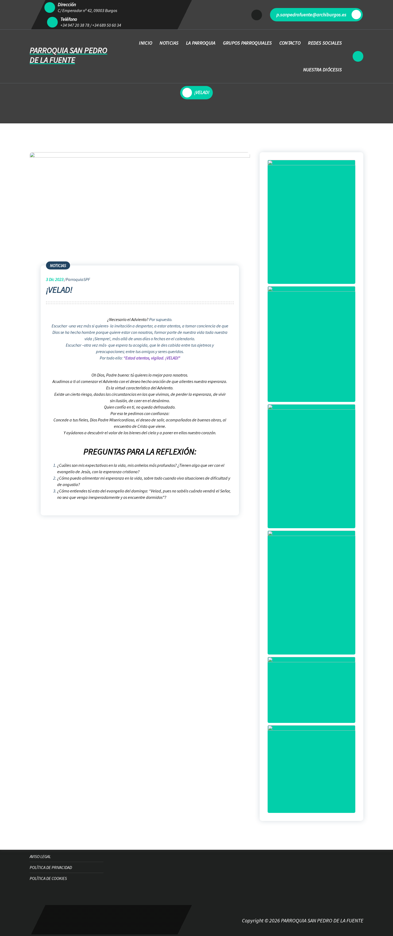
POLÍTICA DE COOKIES (48, 878)
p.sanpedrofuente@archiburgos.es (311, 14)
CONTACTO (289, 43)
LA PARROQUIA (200, 43)
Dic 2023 (55, 279)
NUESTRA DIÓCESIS (322, 69)
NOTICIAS (169, 43)
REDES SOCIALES (325, 43)
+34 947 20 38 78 (74, 25)
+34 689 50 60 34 (106, 25)
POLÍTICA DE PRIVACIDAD (51, 867)
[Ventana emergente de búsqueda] (358, 56)
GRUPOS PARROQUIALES (247, 43)
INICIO (145, 43)
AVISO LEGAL (40, 856)
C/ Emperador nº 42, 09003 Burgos (87, 10)
